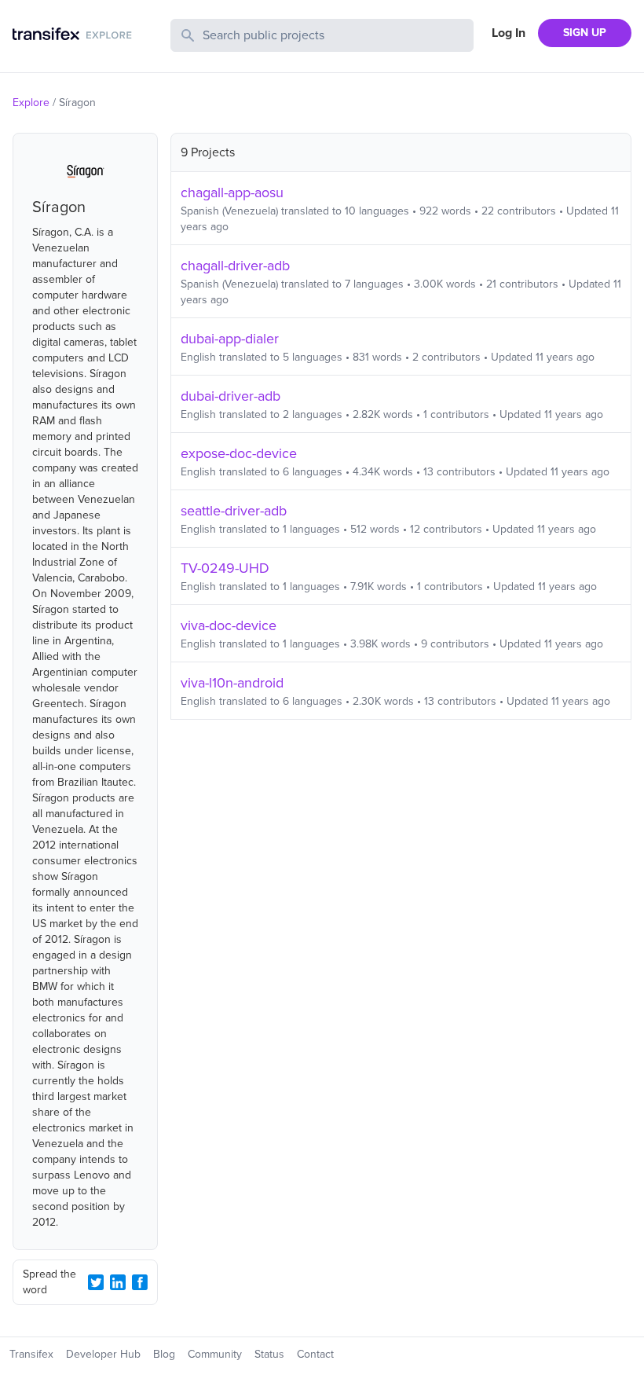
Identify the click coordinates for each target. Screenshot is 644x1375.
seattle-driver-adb (234, 510)
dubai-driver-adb (230, 396)
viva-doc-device (228, 625)
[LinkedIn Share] (118, 1282)
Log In (508, 33)
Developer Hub (103, 1354)
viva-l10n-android (232, 682)
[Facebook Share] (140, 1282)
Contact (315, 1354)
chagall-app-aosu (232, 192)
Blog (164, 1354)
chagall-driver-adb (235, 265)
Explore (31, 102)
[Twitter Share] (96, 1282)
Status (269, 1354)
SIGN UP (584, 32)
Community (215, 1354)
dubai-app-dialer (230, 338)
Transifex (31, 1354)
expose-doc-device (239, 453)
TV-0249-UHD (225, 568)
